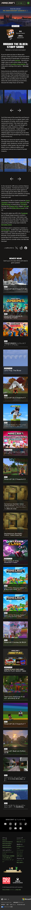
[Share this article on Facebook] (25, 248)
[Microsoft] (26, 899)
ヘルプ (18, 848)
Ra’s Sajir (26, 206)
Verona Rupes (5, 230)
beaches (17, 60)
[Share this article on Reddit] (21, 248)
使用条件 (3, 904)
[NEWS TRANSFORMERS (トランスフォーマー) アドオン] (15, 329)
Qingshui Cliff (13, 206)
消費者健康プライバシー (18, 902)
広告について (13, 904)
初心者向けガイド (20, 846)
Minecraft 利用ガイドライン (8, 889)
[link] (5, 824)
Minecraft (4, 840)
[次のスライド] (19, 110)
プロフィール (19, 860)
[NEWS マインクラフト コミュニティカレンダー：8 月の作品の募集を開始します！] (15, 764)
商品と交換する (20, 862)
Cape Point (23, 202)
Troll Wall (23, 204)
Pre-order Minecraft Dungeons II (14, 10)
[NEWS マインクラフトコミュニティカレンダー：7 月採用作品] (15, 792)
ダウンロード (19, 854)
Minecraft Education (6, 847)
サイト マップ (20, 852)
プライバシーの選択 (8, 906)
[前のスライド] (11, 110)
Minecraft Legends (6, 845)
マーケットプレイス (21, 840)
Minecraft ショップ (21, 841)
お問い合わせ (19, 856)
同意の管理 (18, 889)
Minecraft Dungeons (7, 843)
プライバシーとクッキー (6, 902)
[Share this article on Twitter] (16, 248)
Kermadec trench (6, 225)
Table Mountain (6, 204)
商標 (7, 904)
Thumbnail (24, 213)
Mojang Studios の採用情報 (8, 856)
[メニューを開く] (28, 3)
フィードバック (20, 850)
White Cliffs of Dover (18, 208)
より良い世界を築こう (7, 857)
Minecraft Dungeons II (7, 841)
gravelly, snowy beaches (18, 64)
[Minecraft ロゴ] (8, 3)
